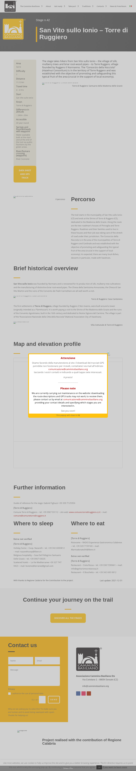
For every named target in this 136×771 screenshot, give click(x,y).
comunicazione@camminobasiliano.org (68, 369)
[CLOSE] (108, 354)
